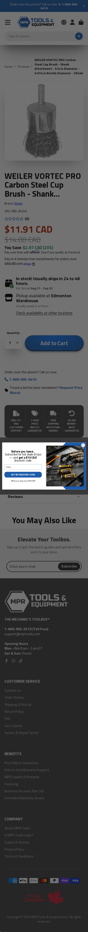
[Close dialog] (83, 445)
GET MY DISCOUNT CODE (23, 474)
